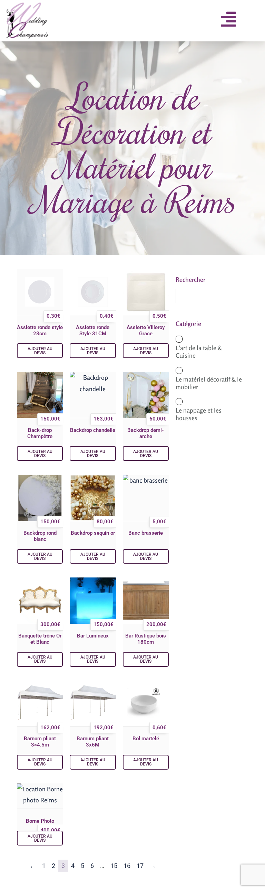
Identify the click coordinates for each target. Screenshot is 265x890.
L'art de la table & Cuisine (199, 351)
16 (127, 865)
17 (140, 865)
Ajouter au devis (40, 350)
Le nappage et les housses (199, 414)
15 (113, 865)
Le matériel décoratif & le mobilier (209, 382)
